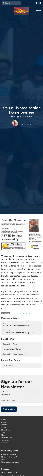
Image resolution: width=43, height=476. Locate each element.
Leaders (4, 443)
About (3, 422)
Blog (3, 435)
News (3, 427)
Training (5, 440)
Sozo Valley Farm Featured (14, 354)
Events (4, 425)
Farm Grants (8, 365)
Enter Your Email (8, 400)
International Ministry (12, 349)
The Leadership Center (21, 313)
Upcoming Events (10, 318)
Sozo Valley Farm (10, 344)
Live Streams (6, 438)
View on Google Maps (10, 462)
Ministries (5, 430)
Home (3, 420)
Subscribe (9, 409)
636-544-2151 (13, 473)
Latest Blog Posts (10, 360)
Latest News (7, 339)
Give (3, 432)
